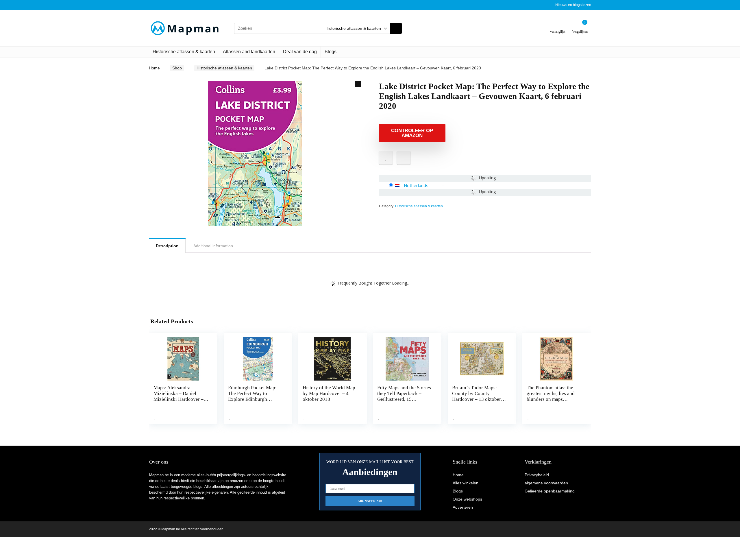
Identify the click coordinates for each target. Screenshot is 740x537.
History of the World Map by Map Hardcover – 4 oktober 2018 (329, 393)
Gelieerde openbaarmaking (550, 491)
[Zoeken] (396, 28)
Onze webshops (467, 499)
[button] (358, 84)
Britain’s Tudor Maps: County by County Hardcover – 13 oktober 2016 (476, 396)
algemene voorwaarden (546, 483)
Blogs (330, 51)
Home (154, 68)
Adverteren (463, 507)
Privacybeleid (537, 475)
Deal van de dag (300, 51)
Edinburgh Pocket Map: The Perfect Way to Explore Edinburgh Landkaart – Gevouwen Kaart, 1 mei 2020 (252, 399)
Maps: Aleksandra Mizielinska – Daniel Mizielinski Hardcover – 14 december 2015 (178, 396)
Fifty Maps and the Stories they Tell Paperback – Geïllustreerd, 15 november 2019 (404, 396)
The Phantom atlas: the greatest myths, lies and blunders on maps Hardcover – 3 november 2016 (552, 399)
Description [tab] (167, 245)
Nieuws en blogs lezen (573, 5)
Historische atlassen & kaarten (184, 51)
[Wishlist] (557, 26)
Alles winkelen (465, 483)
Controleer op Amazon (412, 133)
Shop (177, 68)
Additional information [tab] (213, 245)
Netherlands (416, 185)
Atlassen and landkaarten (249, 51)
